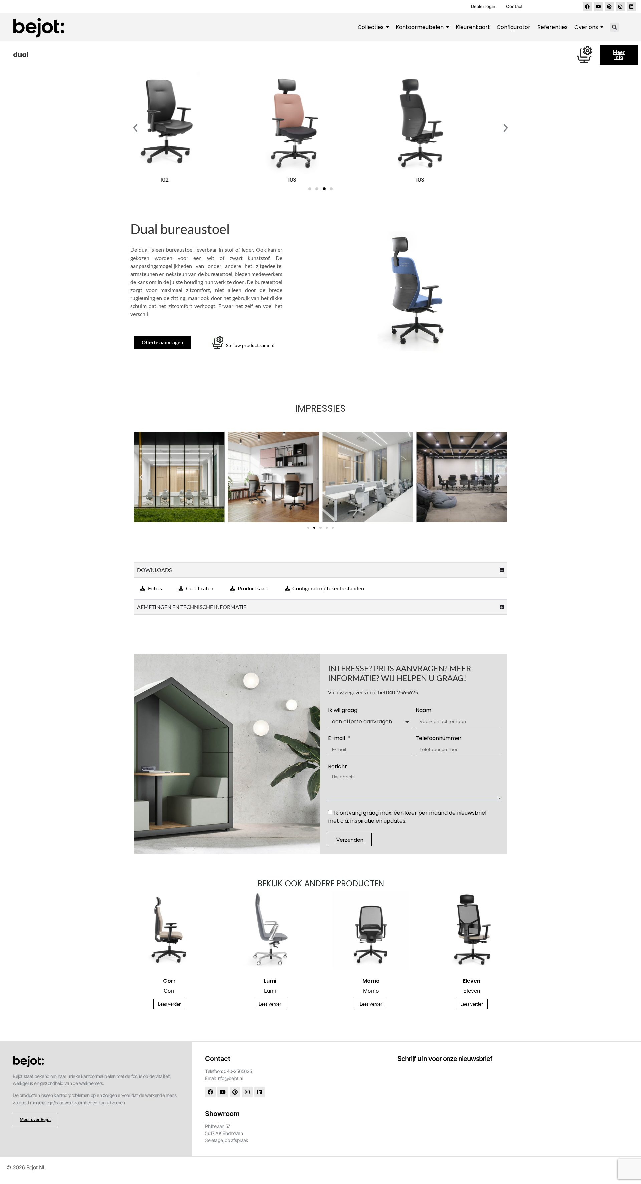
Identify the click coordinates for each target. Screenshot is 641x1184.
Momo (371, 990)
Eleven (471, 990)
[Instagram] (620, 6)
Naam (423, 711)
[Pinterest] (609, 6)
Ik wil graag (342, 711)
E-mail (337, 739)
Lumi (270, 990)
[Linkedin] (631, 6)
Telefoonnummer (439, 739)
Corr (169, 990)
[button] (614, 27)
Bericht (337, 767)
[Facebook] (587, 6)
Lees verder (169, 1004)
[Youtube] (598, 6)
